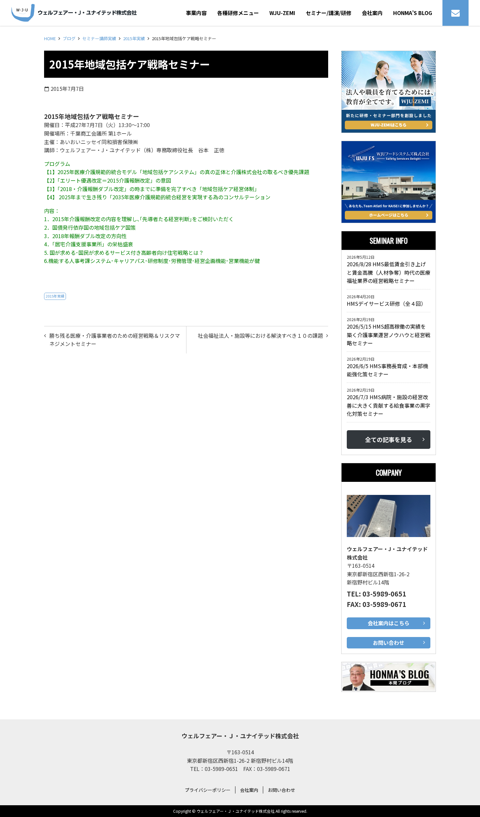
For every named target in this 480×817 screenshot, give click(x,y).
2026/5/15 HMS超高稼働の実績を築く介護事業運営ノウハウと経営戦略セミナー (388, 334)
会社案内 (249, 790)
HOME (50, 38)
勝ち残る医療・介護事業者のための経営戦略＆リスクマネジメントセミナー (114, 340)
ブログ (69, 38)
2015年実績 (134, 38)
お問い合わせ (281, 790)
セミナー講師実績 (99, 38)
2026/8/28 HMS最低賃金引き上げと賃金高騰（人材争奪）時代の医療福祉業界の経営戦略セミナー (388, 272)
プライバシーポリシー (208, 790)
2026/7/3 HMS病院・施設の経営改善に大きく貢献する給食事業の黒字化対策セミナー (388, 405)
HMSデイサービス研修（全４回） (388, 303)
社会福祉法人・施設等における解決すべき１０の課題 (260, 335)
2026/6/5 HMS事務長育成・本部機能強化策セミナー (387, 370)
